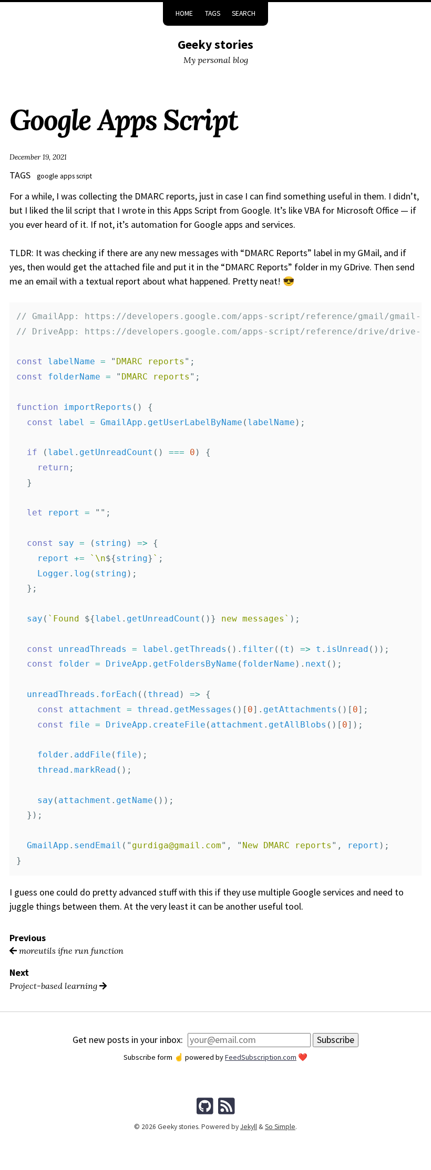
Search (243, 13)
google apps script (64, 176)
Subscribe (335, 1040)
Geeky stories (215, 44)
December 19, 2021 (38, 157)
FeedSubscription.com (260, 1057)
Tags (212, 13)
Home (184, 13)
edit (215, 1089)
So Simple (280, 1126)
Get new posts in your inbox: (128, 1040)
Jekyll (248, 1126)
